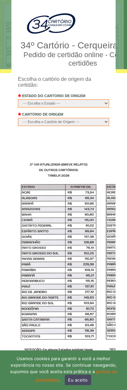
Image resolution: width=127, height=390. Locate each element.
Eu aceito (78, 380)
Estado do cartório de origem (53, 96)
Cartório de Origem (42, 114)
